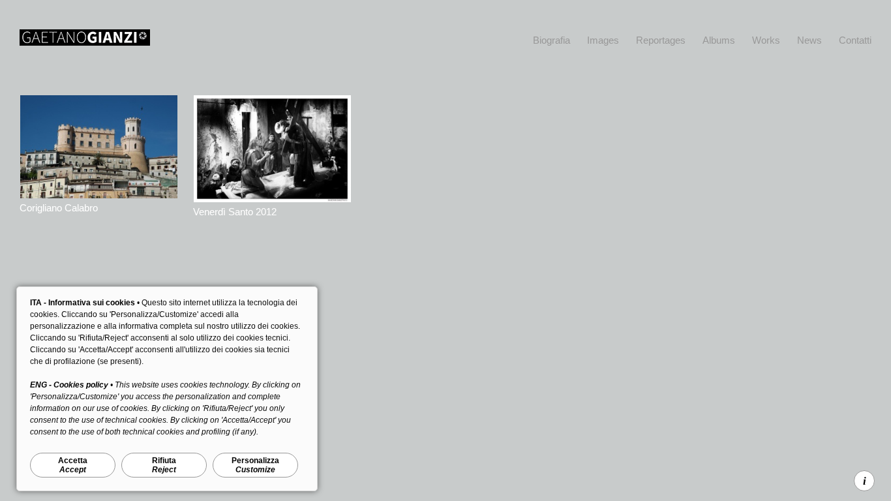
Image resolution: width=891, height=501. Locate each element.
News (809, 40)
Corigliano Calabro (59, 207)
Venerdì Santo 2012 (235, 211)
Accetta (72, 465)
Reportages (661, 40)
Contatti (855, 40)
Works (766, 40)
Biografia (551, 40)
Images (603, 40)
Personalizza (255, 465)
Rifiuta (164, 465)
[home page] (85, 42)
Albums (718, 40)
